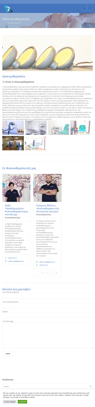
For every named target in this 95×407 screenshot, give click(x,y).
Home (4, 23)
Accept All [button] (22, 402)
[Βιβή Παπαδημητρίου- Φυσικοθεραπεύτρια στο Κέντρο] (16, 188)
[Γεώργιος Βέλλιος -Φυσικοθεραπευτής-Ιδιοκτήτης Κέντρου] (47, 188)
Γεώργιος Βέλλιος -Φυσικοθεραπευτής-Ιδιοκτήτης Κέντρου (48, 208)
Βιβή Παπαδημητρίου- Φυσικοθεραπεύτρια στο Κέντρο (16, 210)
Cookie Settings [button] (9, 402)
